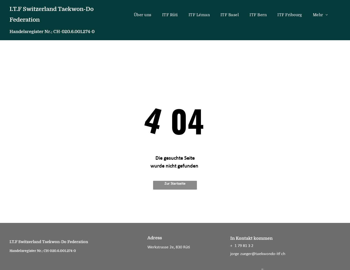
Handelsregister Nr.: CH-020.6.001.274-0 (52, 31)
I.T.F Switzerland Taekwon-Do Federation (49, 242)
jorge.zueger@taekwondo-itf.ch (257, 254)
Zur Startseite (175, 184)
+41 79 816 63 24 (242, 246)
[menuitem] (144, 15)
